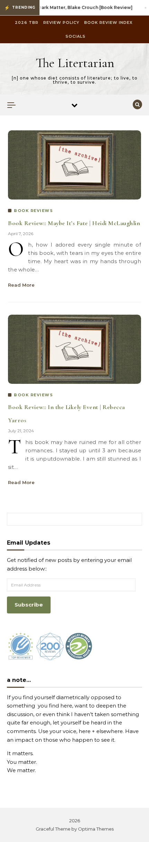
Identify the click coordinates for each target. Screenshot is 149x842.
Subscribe (29, 604)
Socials (75, 36)
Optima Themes (96, 829)
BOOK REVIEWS (33, 210)
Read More (21, 285)
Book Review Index (108, 22)
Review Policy (61, 22)
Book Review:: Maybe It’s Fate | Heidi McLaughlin (74, 223)
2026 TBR (26, 22)
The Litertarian (75, 63)
